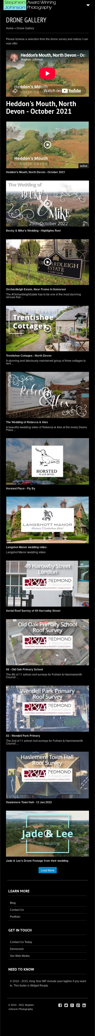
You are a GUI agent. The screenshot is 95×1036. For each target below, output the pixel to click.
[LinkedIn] (84, 1005)
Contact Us (17, 909)
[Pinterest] (78, 1005)
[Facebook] (60, 1005)
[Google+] (72, 1005)
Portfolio (15, 916)
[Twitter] (66, 1005)
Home (10, 28)
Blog (13, 903)
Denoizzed (17, 949)
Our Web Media (20, 955)
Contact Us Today (21, 942)
